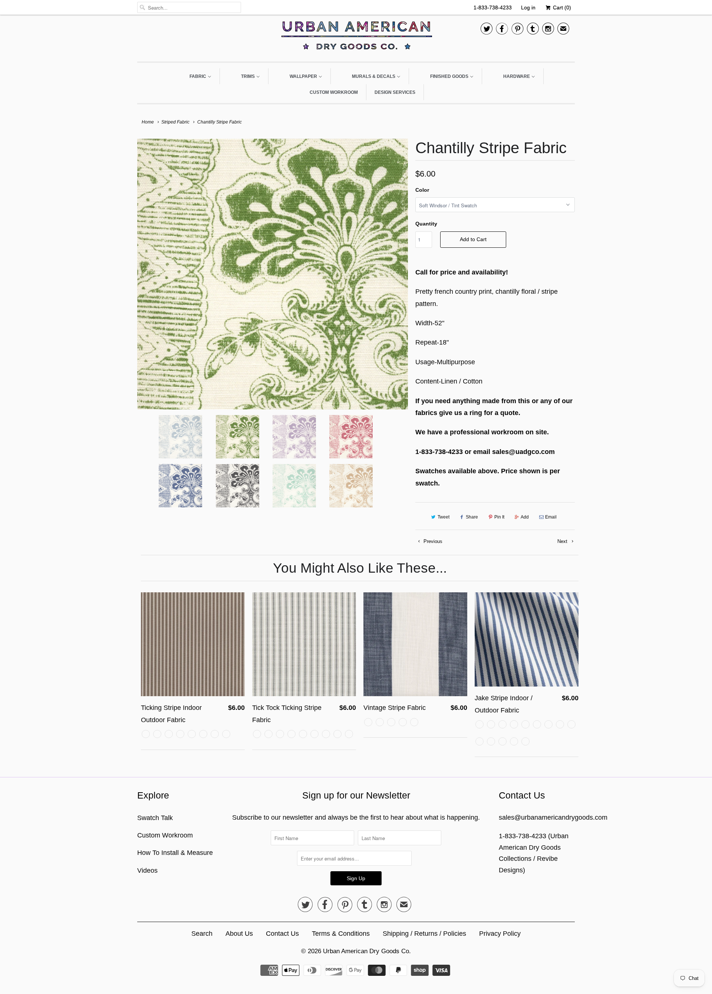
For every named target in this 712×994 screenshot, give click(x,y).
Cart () (561, 7)
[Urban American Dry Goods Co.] (356, 37)
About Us (239, 933)
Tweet (443, 517)
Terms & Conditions (341, 933)
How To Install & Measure (175, 852)
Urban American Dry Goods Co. (367, 951)
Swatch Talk (155, 818)
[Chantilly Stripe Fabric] (272, 274)
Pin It (499, 517)
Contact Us (282, 933)
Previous (432, 541)
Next (563, 541)
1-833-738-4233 (493, 7)
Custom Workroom (165, 835)
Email (551, 517)
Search (201, 933)
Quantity (426, 224)
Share (472, 517)
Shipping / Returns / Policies (424, 933)
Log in (528, 7)
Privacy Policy (500, 933)
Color (422, 190)
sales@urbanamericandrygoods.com (553, 817)
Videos (147, 870)
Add (525, 517)
